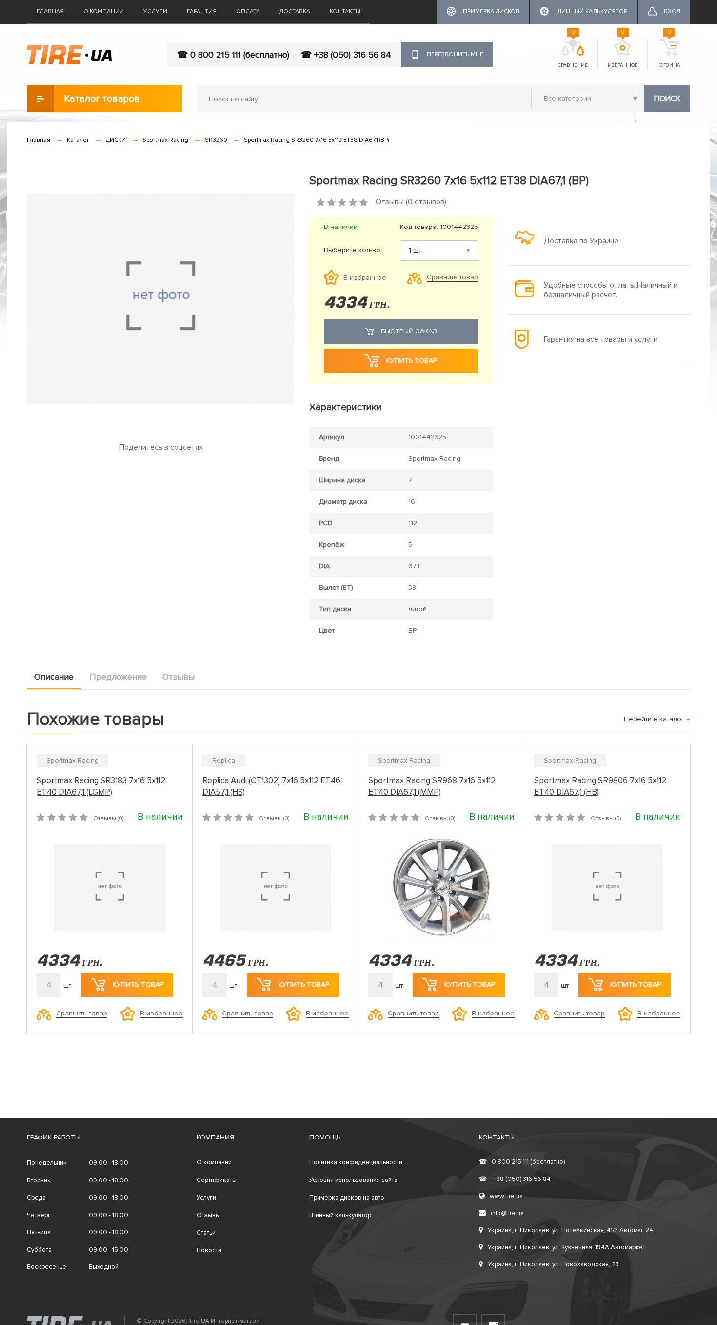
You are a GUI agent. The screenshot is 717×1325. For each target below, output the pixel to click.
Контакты (345, 11)
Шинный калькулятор (340, 1215)
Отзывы (178, 676)
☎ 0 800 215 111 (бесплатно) (233, 54)
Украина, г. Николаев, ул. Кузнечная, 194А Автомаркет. (567, 1247)
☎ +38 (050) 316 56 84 (346, 54)
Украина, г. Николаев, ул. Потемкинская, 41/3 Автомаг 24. (571, 1230)
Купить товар (411, 360)
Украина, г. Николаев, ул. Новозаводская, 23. (554, 1264)
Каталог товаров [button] (102, 98)
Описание (54, 676)
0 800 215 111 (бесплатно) (522, 1162)
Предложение (118, 676)
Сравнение (573, 53)
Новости (209, 1250)
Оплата (248, 11)
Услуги (155, 11)
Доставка (294, 11)
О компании (103, 11)
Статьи (206, 1233)
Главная (50, 11)
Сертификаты (217, 1180)
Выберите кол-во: (353, 250)
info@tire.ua (507, 1213)
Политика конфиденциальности (355, 1162)
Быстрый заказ (409, 331)
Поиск (667, 99)
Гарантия (202, 11)
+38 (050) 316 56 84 (515, 1179)
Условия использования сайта (353, 1180)
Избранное (622, 53)
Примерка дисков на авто (346, 1197)
